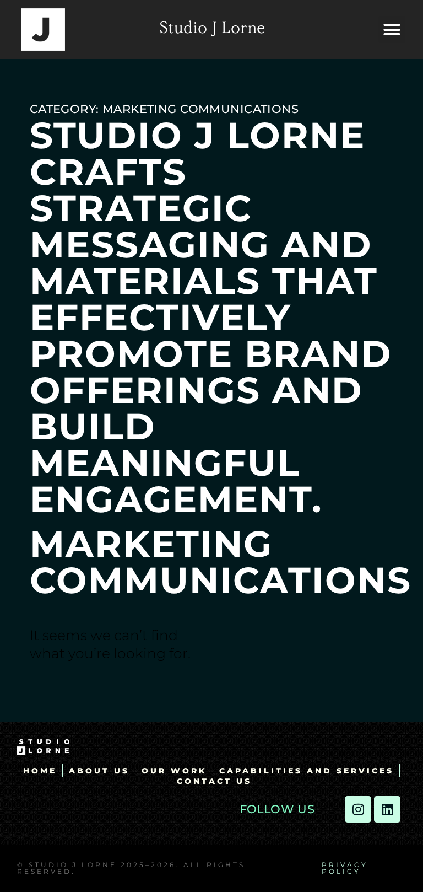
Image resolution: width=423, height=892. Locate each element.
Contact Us (214, 781)
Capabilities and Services (306, 771)
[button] (392, 30)
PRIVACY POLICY (345, 868)
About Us (99, 771)
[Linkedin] (387, 809)
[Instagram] (358, 809)
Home (40, 771)
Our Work (174, 771)
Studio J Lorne (212, 29)
